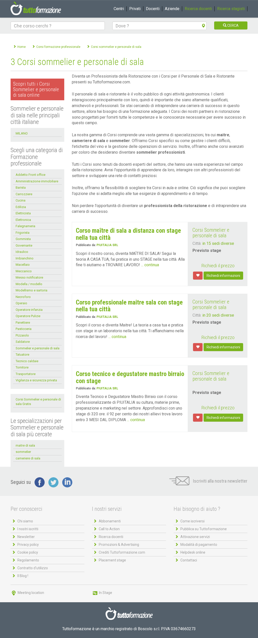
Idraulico (22, 252)
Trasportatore (26, 374)
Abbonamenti (110, 521)
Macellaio (23, 264)
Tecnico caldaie (27, 361)
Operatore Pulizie (28, 316)
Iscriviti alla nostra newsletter (219, 481)
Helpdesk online (192, 552)
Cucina (20, 200)
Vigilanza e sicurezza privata (36, 380)
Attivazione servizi (195, 537)
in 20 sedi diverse (218, 315)
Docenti (152, 8)
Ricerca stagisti (231, 8)
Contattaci (188, 560)
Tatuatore (22, 354)
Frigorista (22, 232)
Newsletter (26, 537)
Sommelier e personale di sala (37, 348)
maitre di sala (25, 445)
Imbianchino (25, 258)
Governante (24, 245)
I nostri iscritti (27, 529)
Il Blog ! (22, 576)
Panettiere (23, 322)
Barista (21, 187)
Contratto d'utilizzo (32, 568)
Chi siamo (25, 521)
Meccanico (24, 271)
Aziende (172, 8)
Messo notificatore (29, 277)
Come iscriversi (192, 521)
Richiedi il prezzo (218, 265)
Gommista (23, 239)
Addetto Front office (30, 175)
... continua (150, 264)
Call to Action (109, 529)
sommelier (23, 452)
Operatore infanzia (29, 310)
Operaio (21, 303)
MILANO (22, 133)
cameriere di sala (28, 458)
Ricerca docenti (198, 8)
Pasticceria (23, 329)
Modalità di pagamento (198, 545)
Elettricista (23, 213)
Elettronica (23, 220)
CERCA (233, 25)
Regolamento (28, 560)
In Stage (105, 593)
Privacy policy (28, 545)
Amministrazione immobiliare (37, 181)
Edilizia (21, 207)
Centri (119, 8)
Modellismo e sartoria (31, 290)
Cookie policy (27, 552)
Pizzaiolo (22, 335)
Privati (135, 8)
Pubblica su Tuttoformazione (203, 529)
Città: (196, 243)
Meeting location (30, 593)
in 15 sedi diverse (218, 243)
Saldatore (23, 342)
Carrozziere (24, 194)
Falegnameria (25, 226)
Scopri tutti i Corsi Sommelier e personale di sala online (36, 89)
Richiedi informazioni (223, 276)
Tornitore (22, 367)
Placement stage (112, 560)
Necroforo (23, 297)
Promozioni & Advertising (119, 545)
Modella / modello (29, 284)
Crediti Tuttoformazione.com (122, 552)
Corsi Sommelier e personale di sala (210, 233)
